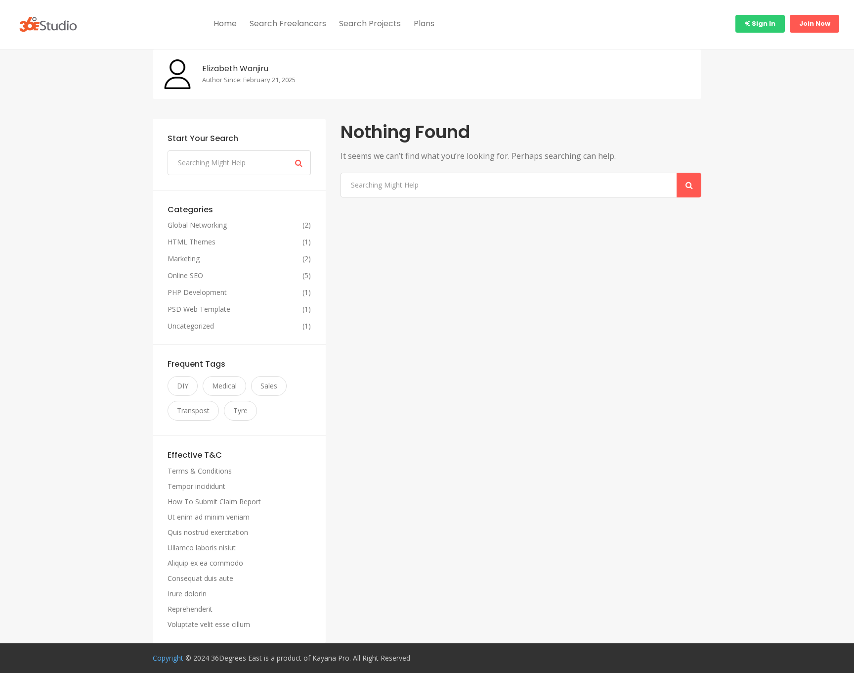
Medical (224, 385)
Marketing (184, 258)
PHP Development (197, 292)
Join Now (814, 23)
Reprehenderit (190, 609)
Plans (424, 23)
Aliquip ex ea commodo (205, 563)
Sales (268, 385)
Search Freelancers (288, 23)
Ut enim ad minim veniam (209, 517)
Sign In (762, 23)
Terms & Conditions (200, 471)
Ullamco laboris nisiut (202, 547)
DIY (182, 385)
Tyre (240, 410)
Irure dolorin (187, 593)
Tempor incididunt (196, 486)
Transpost (193, 410)
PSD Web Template (199, 309)
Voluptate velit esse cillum (209, 624)
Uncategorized (191, 326)
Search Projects (370, 23)
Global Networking (197, 225)
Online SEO (185, 275)
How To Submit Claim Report (214, 501)
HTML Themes (191, 242)
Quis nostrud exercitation (208, 532)
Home (225, 23)
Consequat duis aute (200, 578)
